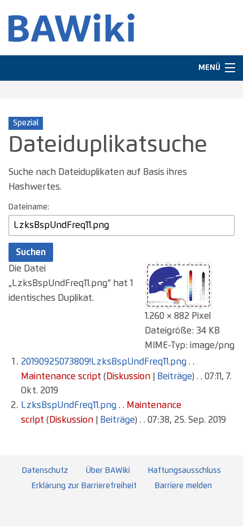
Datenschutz (45, 471)
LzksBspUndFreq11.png (68, 405)
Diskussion (128, 376)
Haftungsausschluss (184, 471)
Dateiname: (28, 207)
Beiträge (174, 376)
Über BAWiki (108, 471)
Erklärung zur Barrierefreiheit (84, 486)
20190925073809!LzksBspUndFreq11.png (103, 361)
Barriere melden (183, 486)
